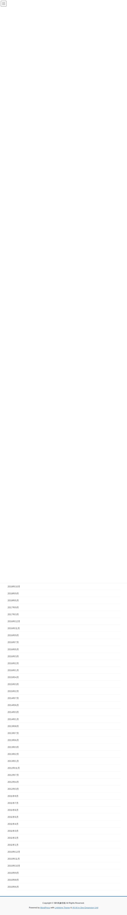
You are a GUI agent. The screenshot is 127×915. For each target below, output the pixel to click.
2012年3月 (13, 789)
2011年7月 (13, 803)
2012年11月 (14, 768)
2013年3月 (13, 747)
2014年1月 (13, 719)
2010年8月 (13, 879)
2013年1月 (13, 761)
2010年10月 (14, 865)
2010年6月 (13, 886)
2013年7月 (13, 733)
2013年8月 (13, 726)
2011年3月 (13, 831)
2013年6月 (13, 740)
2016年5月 (13, 649)
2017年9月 (13, 607)
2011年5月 (13, 817)
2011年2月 (13, 838)
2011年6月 (13, 810)
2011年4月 (13, 824)
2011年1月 (13, 844)
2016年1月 (13, 670)
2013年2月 (13, 754)
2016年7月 (13, 642)
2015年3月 (13, 684)
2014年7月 (13, 698)
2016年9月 (13, 635)
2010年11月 (14, 858)
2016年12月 (14, 621)
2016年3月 (13, 656)
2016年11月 (14, 628)
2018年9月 (13, 593)
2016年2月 (13, 663)
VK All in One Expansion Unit (85, 908)
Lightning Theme (62, 908)
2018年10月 (14, 586)
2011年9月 (13, 796)
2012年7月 (13, 775)
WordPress (45, 908)
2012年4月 (13, 782)
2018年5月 (13, 600)
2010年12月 (14, 851)
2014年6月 (13, 705)
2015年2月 (13, 691)
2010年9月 (13, 873)
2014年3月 (13, 712)
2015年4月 (13, 677)
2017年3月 (13, 614)
